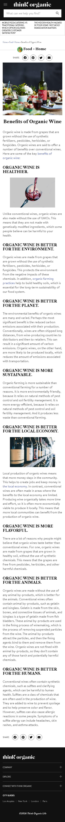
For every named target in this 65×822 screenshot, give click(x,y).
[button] (25, 58)
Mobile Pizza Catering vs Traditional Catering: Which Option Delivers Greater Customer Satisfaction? (14, 27)
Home (5, 42)
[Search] (57, 13)
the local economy (15, 486)
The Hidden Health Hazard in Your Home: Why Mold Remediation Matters (48, 25)
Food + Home (14, 42)
